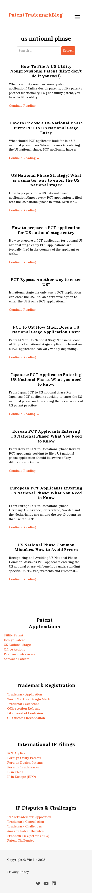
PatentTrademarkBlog (35, 15)
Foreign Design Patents (25, 763)
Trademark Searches (23, 704)
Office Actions (14, 649)
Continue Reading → (24, 106)
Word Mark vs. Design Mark (28, 699)
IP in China (15, 772)
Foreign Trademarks (23, 767)
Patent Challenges (20, 840)
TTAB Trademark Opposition (29, 817)
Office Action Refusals (23, 708)
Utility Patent (13, 635)
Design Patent (14, 640)
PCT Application (19, 753)
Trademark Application (24, 694)
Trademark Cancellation (25, 822)
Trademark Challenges (24, 826)
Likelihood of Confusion (25, 713)
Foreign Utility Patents (24, 758)
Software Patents (16, 659)
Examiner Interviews (19, 654)
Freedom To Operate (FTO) (28, 836)
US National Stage (17, 645)
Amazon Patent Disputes (25, 831)
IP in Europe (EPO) (21, 777)
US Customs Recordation (26, 718)
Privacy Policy (18, 872)
